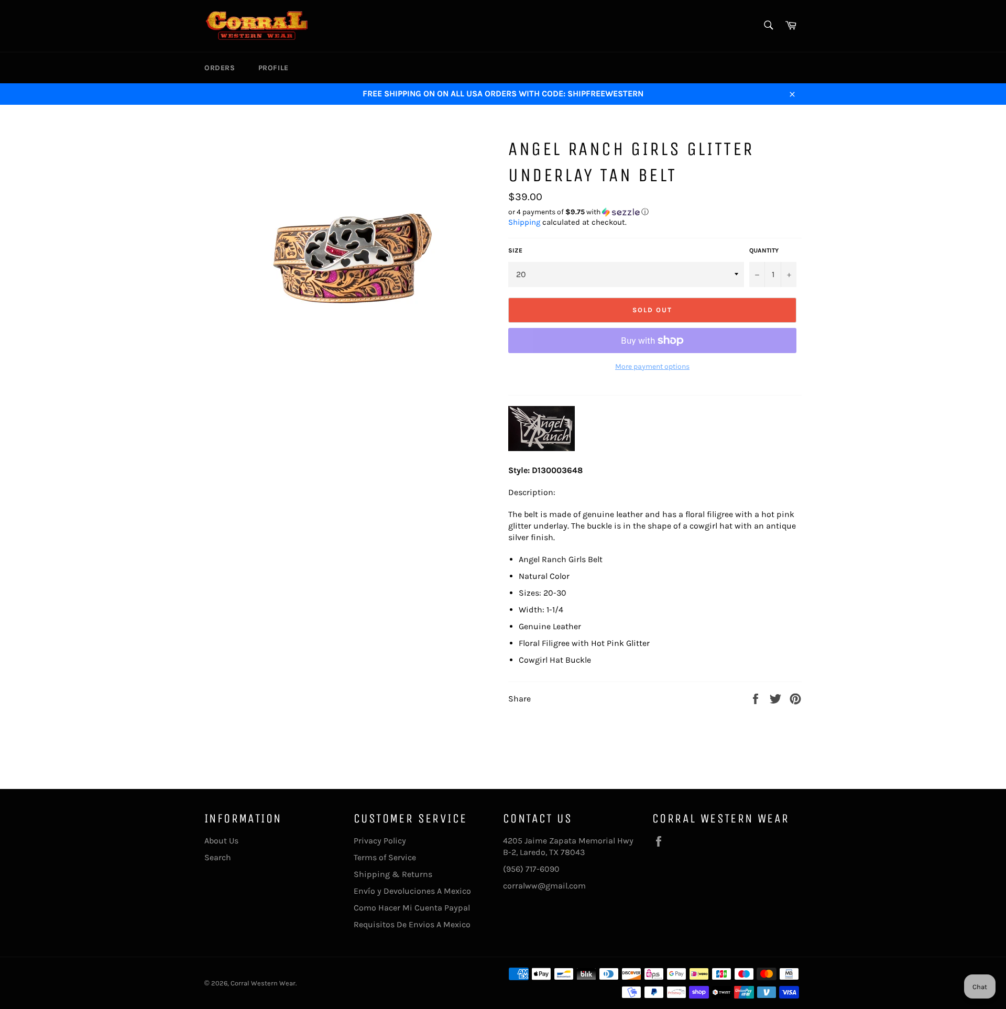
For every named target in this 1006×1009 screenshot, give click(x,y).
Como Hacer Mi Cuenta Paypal (412, 908)
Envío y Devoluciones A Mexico (412, 891)
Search (217, 857)
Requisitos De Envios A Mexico (412, 924)
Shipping (524, 222)
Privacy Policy (380, 841)
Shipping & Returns (393, 874)
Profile (273, 67)
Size (515, 250)
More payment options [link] (652, 366)
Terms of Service (385, 857)
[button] (655, 212)
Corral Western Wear (263, 983)
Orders (219, 67)
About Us (221, 841)
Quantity (764, 250)
